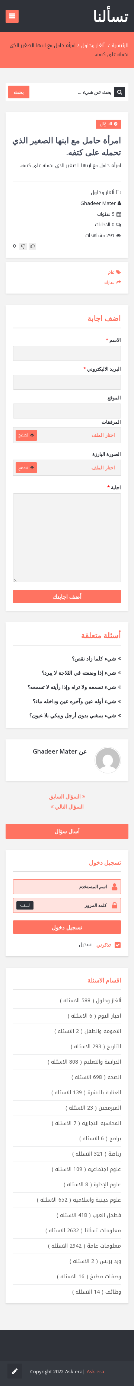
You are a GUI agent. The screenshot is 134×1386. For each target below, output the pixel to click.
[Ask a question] (14, 1371)
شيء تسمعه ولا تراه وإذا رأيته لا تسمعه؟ (72, 686)
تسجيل (86, 944)
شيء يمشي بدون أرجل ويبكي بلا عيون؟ (72, 715)
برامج (100, 1139)
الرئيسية (120, 45)
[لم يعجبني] (23, 246)
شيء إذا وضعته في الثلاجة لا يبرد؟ (79, 672)
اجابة (114, 487)
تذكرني (103, 944)
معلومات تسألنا (83, 1231)
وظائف (96, 1292)
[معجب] (32, 246)
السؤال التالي (69, 806)
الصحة (96, 1077)
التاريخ (96, 1047)
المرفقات (111, 421)
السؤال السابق (65, 796)
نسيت (25, 905)
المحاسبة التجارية (86, 1123)
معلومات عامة (84, 1246)
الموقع (114, 397)
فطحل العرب (89, 1215)
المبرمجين (93, 1108)
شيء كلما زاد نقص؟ (94, 658)
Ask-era (95, 1371)
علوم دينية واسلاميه (79, 1200)
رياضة (96, 1154)
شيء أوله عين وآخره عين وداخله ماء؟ (74, 701)
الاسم (113, 340)
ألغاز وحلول (93, 45)
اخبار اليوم (94, 1016)
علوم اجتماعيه (86, 1169)
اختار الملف (103, 435)
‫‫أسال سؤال (67, 831)
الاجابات (104, 225)
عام (111, 272)
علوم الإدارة (92, 1185)
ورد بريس (95, 1261)
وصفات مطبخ (89, 1277)
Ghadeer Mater (98, 203)
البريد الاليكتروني (102, 368)
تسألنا (110, 16)
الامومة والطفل (87, 1031)
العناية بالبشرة (86, 1093)
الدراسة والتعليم (84, 1062)
